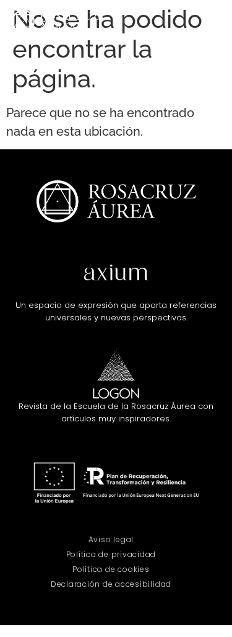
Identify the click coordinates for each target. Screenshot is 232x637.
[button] (211, 22)
